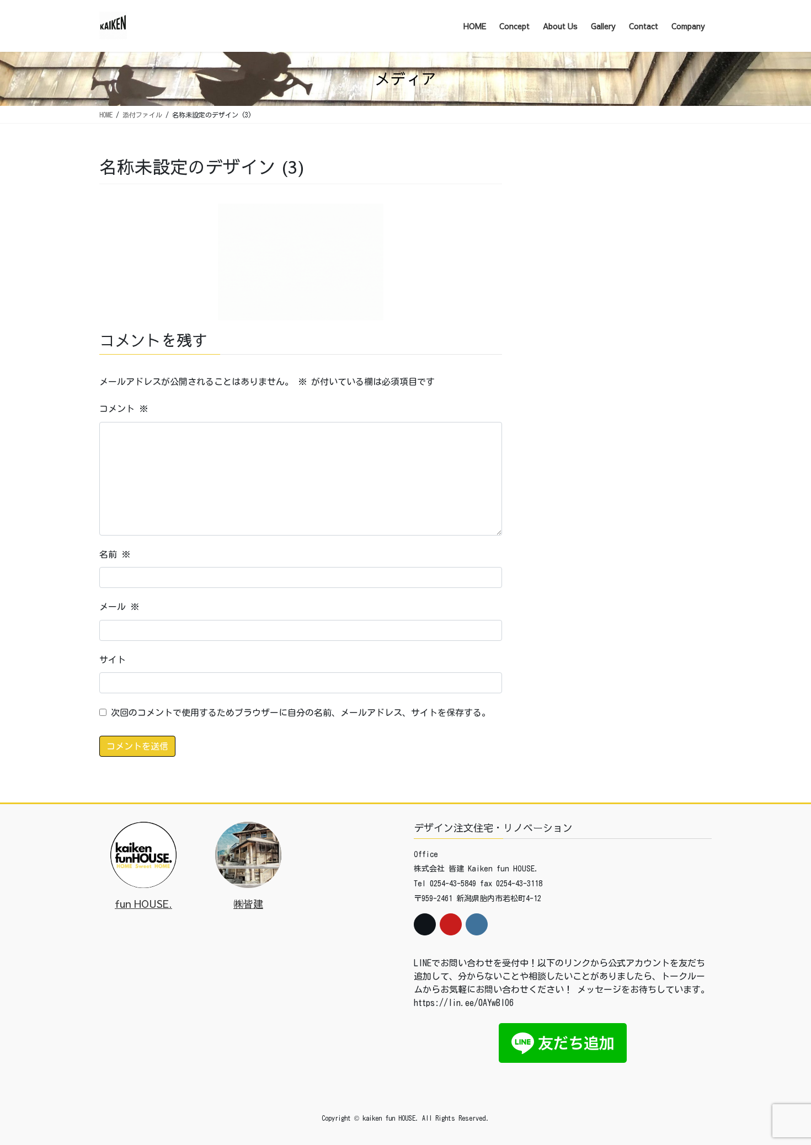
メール (119, 606)
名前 (114, 554)
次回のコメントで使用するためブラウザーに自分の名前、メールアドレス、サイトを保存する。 (300, 712)
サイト (112, 659)
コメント (123, 408)
